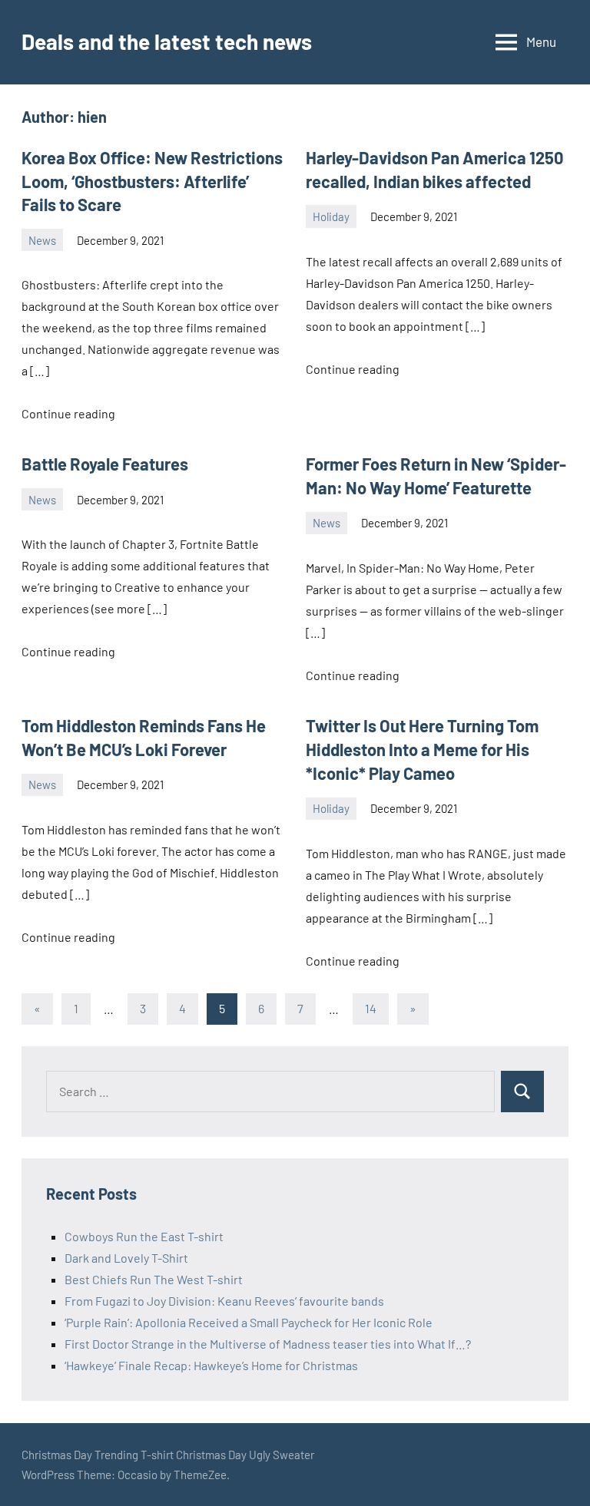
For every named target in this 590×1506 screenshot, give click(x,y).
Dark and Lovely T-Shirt (126, 1257)
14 (370, 1008)
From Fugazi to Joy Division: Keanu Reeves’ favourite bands (224, 1300)
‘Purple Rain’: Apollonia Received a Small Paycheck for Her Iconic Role (249, 1322)
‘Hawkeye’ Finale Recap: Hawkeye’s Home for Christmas (211, 1365)
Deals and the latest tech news (167, 41)
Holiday (331, 216)
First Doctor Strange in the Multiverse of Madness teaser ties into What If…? (268, 1343)
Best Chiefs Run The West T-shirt (154, 1279)
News (42, 240)
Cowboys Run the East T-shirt (144, 1236)
